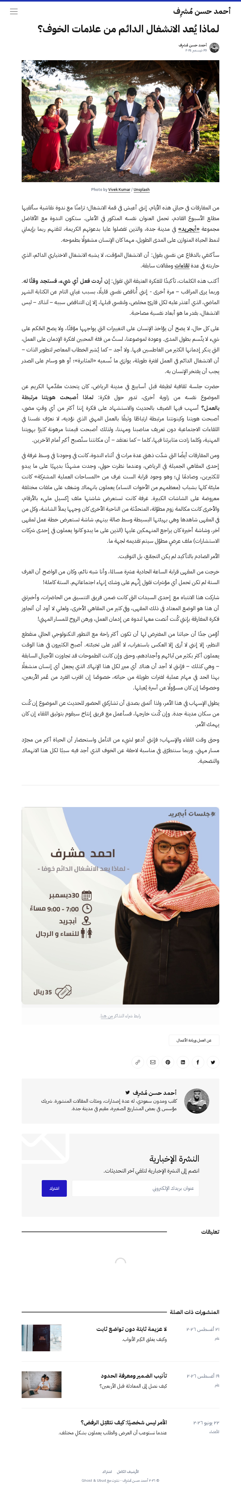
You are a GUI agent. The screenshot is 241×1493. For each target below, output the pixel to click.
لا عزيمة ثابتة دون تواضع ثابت (131, 1329)
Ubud (101, 1480)
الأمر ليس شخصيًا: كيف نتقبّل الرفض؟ (124, 1422)
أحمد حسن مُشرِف (202, 11)
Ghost (87, 1480)
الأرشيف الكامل (128, 1471)
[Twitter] (127, 1093)
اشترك (54, 1188)
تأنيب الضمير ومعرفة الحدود (134, 1375)
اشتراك (107, 1471)
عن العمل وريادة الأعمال (194, 1040)
